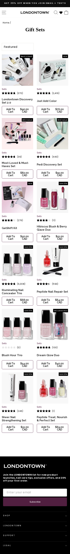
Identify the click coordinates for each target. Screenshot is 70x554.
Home (6, 22)
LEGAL (7, 545)
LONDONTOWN (12, 525)
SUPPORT (9, 535)
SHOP (6, 515)
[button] (17, 110)
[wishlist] (61, 12)
